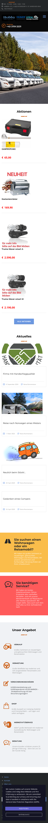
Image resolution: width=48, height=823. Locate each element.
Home (6, 777)
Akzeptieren (24, 809)
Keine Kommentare (30, 384)
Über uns (7, 784)
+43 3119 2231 (14, 26)
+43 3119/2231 (8, 9)
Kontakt (12, 2)
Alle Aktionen (24, 321)
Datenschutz (24, 815)
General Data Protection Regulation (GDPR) (22, 802)
